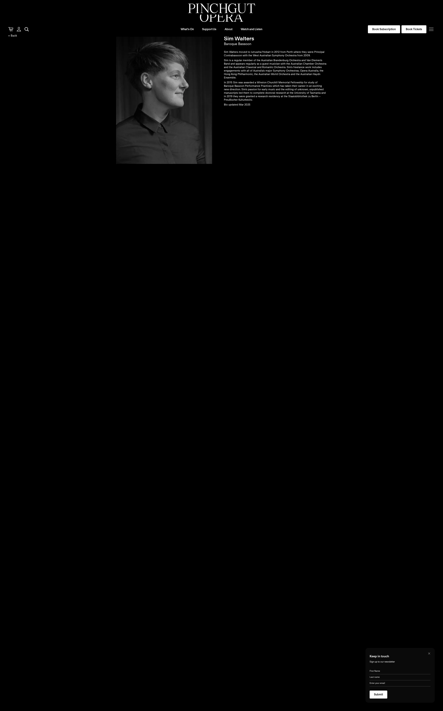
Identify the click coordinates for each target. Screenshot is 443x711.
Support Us (209, 29)
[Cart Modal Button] (10, 29)
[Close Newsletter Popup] (429, 653)
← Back (12, 35)
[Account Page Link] (18, 29)
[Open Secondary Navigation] (431, 29)
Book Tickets (414, 29)
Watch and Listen (251, 29)
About (228, 29)
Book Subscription (384, 29)
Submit (378, 694)
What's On (187, 29)
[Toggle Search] (26, 29)
